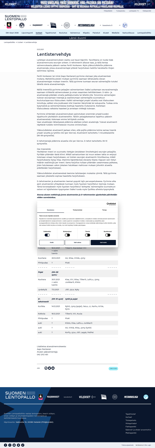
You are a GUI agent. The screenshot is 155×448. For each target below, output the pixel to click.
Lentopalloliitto (144, 33)
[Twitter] (49, 368)
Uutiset (39, 33)
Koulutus (63, 33)
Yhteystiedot (108, 11)
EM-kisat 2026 (12, 33)
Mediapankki (131, 433)
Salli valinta (77, 242)
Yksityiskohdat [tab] (77, 210)
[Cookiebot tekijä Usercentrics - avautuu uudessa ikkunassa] (108, 204)
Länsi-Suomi (113, 368)
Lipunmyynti (27, 33)
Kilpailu (86, 33)
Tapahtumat (50, 33)
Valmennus (75, 33)
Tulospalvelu (120, 11)
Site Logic (147, 445)
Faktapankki (147, 11)
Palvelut (96, 33)
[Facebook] (46, 368)
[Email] (53, 368)
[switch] (67, 235)
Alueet (106, 33)
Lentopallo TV (134, 11)
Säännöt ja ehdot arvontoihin (138, 430)
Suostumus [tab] (50, 210)
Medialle (115, 33)
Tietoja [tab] (104, 210)
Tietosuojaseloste (127, 445)
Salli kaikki (103, 242)
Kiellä (51, 242)
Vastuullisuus (128, 33)
